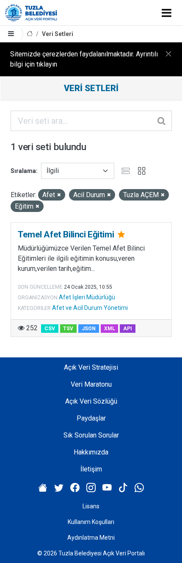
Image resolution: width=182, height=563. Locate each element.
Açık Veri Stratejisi (91, 367)
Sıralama (23, 170)
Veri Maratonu (91, 384)
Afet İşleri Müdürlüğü (87, 297)
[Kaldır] (59, 195)
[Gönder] (162, 121)
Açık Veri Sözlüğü (91, 401)
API (127, 329)
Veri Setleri (57, 34)
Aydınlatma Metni (91, 537)
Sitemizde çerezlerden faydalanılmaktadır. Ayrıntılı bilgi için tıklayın (84, 59)
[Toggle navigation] (166, 12)
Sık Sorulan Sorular (91, 435)
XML (109, 329)
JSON (89, 329)
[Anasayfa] (30, 34)
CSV (49, 329)
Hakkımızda (91, 452)
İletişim (91, 469)
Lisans (91, 506)
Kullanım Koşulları (91, 521)
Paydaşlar (91, 418)
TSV (68, 329)
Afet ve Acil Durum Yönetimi (90, 307)
